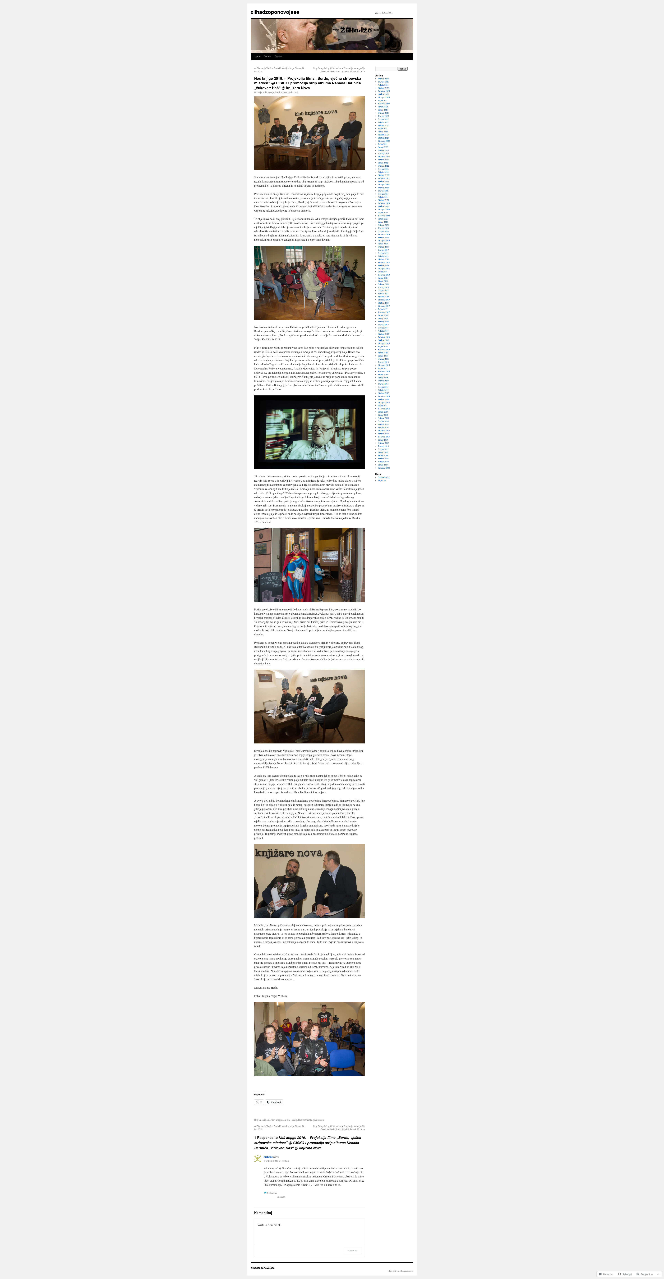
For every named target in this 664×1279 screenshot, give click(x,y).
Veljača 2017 (383, 330)
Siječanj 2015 (383, 393)
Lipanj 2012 (383, 452)
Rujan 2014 (383, 405)
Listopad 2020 (384, 209)
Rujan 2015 (383, 368)
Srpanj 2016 (383, 352)
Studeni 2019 (383, 237)
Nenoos (268, 1157)
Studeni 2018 (383, 265)
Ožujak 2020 (383, 231)
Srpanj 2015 (383, 374)
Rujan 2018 (383, 271)
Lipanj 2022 (383, 162)
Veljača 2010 (383, 461)
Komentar (353, 1250)
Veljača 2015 (383, 390)
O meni (267, 56)
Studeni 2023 (383, 137)
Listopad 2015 (384, 365)
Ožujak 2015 (383, 386)
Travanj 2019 (383, 249)
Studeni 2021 (383, 181)
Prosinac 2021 (384, 178)
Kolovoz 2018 (384, 274)
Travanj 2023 (383, 153)
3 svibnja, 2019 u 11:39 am (276, 1160)
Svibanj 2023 (383, 150)
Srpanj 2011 (383, 455)
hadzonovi (293, 92)
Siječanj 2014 (383, 427)
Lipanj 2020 (383, 221)
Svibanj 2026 (383, 78)
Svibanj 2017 (383, 321)
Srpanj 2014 (383, 411)
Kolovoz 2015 (384, 371)
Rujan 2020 (383, 212)
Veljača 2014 (383, 424)
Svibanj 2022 (383, 165)
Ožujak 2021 (383, 193)
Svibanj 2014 (383, 418)
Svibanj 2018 (383, 284)
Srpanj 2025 (383, 106)
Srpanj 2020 (383, 218)
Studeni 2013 (383, 433)
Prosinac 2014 (384, 396)
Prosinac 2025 (384, 91)
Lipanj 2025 (383, 109)
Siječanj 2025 (383, 125)
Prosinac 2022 (384, 156)
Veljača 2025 (383, 122)
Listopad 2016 (384, 343)
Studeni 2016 (383, 340)
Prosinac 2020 (384, 203)
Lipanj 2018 (383, 281)
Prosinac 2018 (384, 262)
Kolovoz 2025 (384, 103)
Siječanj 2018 (383, 296)
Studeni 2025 (383, 94)
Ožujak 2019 (383, 253)
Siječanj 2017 (383, 333)
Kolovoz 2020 (384, 215)
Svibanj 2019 (383, 246)
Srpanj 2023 (383, 147)
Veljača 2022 (383, 172)
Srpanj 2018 (383, 277)
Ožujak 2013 (383, 449)
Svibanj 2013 (383, 442)
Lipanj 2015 (383, 377)
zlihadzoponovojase (275, 11)
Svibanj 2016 (383, 358)
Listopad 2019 (384, 240)
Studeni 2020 (383, 206)
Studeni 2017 (383, 302)
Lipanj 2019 (383, 243)
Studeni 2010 (383, 458)
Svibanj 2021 (383, 187)
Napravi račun (384, 477)
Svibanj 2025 (383, 112)
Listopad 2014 (384, 402)
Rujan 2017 (383, 309)
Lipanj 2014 (383, 414)
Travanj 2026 (383, 81)
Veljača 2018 (383, 293)
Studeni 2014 (383, 399)
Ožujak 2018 (383, 290)
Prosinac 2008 (384, 467)
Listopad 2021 (384, 184)
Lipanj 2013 (383, 439)
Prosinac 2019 (384, 234)
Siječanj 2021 (383, 200)
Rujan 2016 (383, 346)
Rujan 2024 (383, 128)
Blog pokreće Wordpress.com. (401, 1270)
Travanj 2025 (383, 116)
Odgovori (281, 1196)
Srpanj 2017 (383, 315)
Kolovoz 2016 (384, 349)
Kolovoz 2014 (384, 408)
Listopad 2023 (384, 140)
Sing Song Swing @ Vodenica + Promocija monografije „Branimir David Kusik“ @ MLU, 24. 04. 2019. (339, 70)
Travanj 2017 (383, 324)
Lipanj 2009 (383, 464)
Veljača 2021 (383, 196)
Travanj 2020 (383, 228)
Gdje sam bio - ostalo (287, 1119)
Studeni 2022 (383, 159)
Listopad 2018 (384, 268)
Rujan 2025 (383, 100)
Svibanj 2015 (383, 380)
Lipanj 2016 (383, 355)
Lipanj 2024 (383, 131)
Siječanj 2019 (383, 259)
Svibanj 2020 (383, 224)
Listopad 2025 (384, 97)
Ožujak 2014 (383, 421)
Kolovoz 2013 (384, 436)
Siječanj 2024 (383, 134)
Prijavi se (382, 480)
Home (257, 56)
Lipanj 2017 (383, 318)
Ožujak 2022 (383, 168)
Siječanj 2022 (383, 175)
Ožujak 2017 (383, 327)
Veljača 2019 (383, 256)
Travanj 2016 (383, 361)
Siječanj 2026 (383, 87)
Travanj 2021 (383, 190)
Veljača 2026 (383, 84)
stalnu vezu (318, 1119)
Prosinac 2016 (384, 337)
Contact (278, 56)
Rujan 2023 (383, 144)
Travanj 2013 (383, 446)
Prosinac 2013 (384, 430)
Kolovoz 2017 (384, 312)
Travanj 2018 (383, 287)
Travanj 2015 (383, 383)
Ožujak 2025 (383, 119)
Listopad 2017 (384, 305)
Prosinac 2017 (384, 299)
